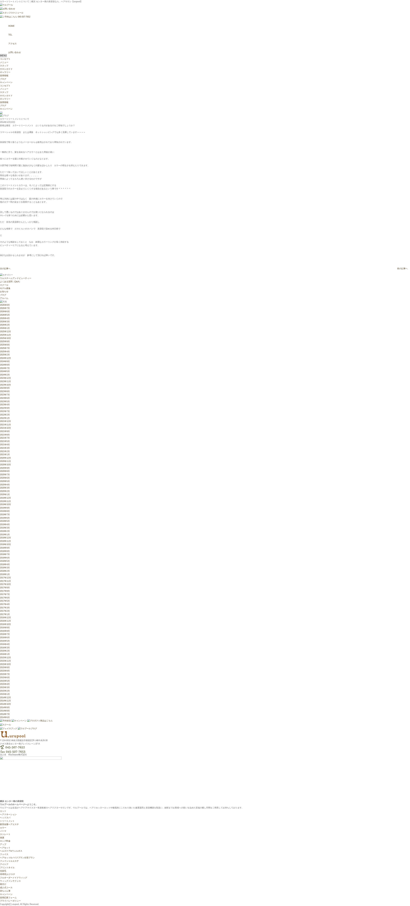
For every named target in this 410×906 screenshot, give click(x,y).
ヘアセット (5, 847)
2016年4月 (5, 644)
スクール (4, 285)
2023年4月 (5, 404)
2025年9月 (5, 341)
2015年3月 (5, 687)
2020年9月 (5, 468)
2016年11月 (5, 621)
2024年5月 (5, 371)
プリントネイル (7, 867)
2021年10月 (5, 428)
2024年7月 (5, 368)
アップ (3, 844)
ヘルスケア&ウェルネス (11, 851)
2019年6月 (5, 518)
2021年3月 (5, 448)
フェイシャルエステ (9, 861)
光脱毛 (3, 871)
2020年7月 (5, 474)
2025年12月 (5, 331)
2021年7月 (5, 438)
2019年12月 (5, 498)
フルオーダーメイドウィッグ (13, 877)
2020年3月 (5, 488)
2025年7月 (5, 348)
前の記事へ (402, 268)
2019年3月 (5, 528)
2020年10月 (5, 464)
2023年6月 (5, 398)
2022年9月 (5, 408)
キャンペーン (6, 82)
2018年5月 (5, 561)
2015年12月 (5, 657)
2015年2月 (5, 691)
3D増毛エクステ (7, 874)
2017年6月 (5, 597)
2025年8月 (5, 345)
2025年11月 (5, 335)
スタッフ (4, 65)
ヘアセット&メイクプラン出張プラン (17, 857)
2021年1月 (5, 454)
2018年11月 (5, 541)
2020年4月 (5, 484)
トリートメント (7, 821)
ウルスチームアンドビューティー (15, 278)
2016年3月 (5, 647)
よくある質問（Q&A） (10, 281)
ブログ (3, 79)
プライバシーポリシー (10, 901)
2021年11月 (5, 424)
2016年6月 (5, 637)
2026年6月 (5, 311)
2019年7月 (5, 514)
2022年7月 (5, 411)
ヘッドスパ (5, 817)
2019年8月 (5, 511)
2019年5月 (5, 521)
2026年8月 (5, 305)
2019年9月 (5, 508)
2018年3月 (5, 567)
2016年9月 (5, 627)
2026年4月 (5, 318)
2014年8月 (5, 711)
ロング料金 (5, 841)
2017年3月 (5, 607)
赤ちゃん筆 (5, 891)
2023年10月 (5, 385)
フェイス (4, 854)
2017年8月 (5, 591)
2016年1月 (5, 654)
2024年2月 (5, 375)
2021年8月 (5, 434)
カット (3, 811)
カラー (3, 828)
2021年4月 (5, 444)
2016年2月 (5, 651)
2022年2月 (5, 414)
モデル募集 (5, 288)
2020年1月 (5, 494)
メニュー (4, 62)
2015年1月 (5, 694)
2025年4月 (5, 351)
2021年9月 (5, 431)
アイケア (4, 864)
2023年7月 (5, 394)
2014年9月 (5, 707)
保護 (2, 837)
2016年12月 (5, 617)
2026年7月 (5, 308)
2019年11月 (5, 501)
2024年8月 (5, 365)
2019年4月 (5, 524)
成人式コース (6, 887)
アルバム (4, 298)
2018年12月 (5, 537)
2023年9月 (5, 388)
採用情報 (4, 75)
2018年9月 (5, 548)
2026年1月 (5, 328)
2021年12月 (5, 421)
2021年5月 (5, 441)
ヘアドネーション (8, 814)
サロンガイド (6, 69)
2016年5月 (5, 641)
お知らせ (4, 291)
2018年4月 (5, 564)
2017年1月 (5, 614)
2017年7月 (5, 594)
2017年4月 (5, 604)
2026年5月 (5, 315)
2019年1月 (5, 534)
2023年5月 (5, 401)
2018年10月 (5, 544)
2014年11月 (5, 700)
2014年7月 (5, 714)
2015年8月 (5, 671)
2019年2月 (5, 531)
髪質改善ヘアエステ (9, 824)
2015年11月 (5, 661)
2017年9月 (5, 587)
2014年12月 (5, 697)
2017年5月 (5, 601)
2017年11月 (5, 581)
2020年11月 (5, 461)
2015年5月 (5, 681)
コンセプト (5, 59)
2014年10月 (5, 704)
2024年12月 (5, 358)
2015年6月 (5, 677)
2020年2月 (5, 491)
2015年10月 (5, 664)
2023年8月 (5, 391)
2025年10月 (5, 338)
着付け (3, 884)
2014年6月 (5, 717)
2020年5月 (5, 481)
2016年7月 (5, 634)
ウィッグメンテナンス (10, 881)
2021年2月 (5, 451)
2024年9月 (5, 361)
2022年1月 (5, 418)
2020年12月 (5, 458)
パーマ (3, 831)
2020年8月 (5, 471)
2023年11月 (5, 381)
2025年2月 (5, 355)
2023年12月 (5, 378)
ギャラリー (5, 72)
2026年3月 (5, 321)
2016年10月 (5, 624)
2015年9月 (5, 667)
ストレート (5, 834)
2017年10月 (5, 584)
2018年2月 (5, 571)
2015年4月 (5, 684)
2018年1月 (5, 574)
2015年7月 (5, 674)
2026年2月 (5, 325)
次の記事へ (5, 268)
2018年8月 (5, 551)
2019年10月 (5, 504)
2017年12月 (5, 577)
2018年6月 (5, 557)
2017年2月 (5, 611)
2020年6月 (5, 478)
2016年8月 (5, 631)
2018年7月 (5, 554)
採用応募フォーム (8, 897)
